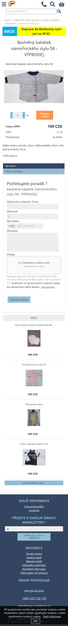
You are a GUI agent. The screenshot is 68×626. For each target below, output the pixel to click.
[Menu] (4, 4)
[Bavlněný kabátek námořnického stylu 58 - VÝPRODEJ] (34, 86)
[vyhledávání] (54, 5)
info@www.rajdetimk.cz (34, 606)
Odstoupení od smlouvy (34, 573)
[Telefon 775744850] (45, 7)
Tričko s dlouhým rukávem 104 (34, 444)
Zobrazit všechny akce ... (34, 482)
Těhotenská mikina (34, 404)
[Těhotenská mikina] (34, 417)
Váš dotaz (10, 165)
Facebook (34, 510)
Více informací (47, 287)
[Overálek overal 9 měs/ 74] (34, 378)
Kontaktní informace (34, 569)
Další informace (52, 616)
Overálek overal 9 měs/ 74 (34, 364)
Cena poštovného (34, 506)
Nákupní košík (34, 561)
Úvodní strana (34, 553)
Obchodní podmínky (34, 565)
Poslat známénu (14, 171)
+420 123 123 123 (34, 598)
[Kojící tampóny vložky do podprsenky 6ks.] (34, 338)
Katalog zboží (34, 557)
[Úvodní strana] (12, 4)
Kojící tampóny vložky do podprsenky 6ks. (34, 325)
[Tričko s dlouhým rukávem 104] (34, 457)
